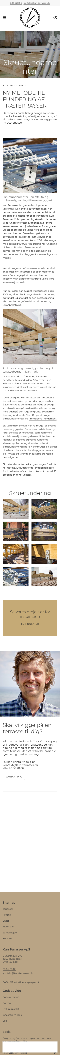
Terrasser (8, 908)
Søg (5, 1020)
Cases (6, 920)
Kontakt (7, 938)
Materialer (8, 926)
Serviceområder (15, 1052)
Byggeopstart (11, 1008)
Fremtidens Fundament (42, 418)
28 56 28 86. (16, 768)
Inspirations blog (12, 1014)
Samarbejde (10, 932)
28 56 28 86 (16, 3)
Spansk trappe (11, 997)
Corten (7, 1003)
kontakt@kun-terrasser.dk (37, 3)
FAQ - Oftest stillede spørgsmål (21, 982)
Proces (7, 914)
